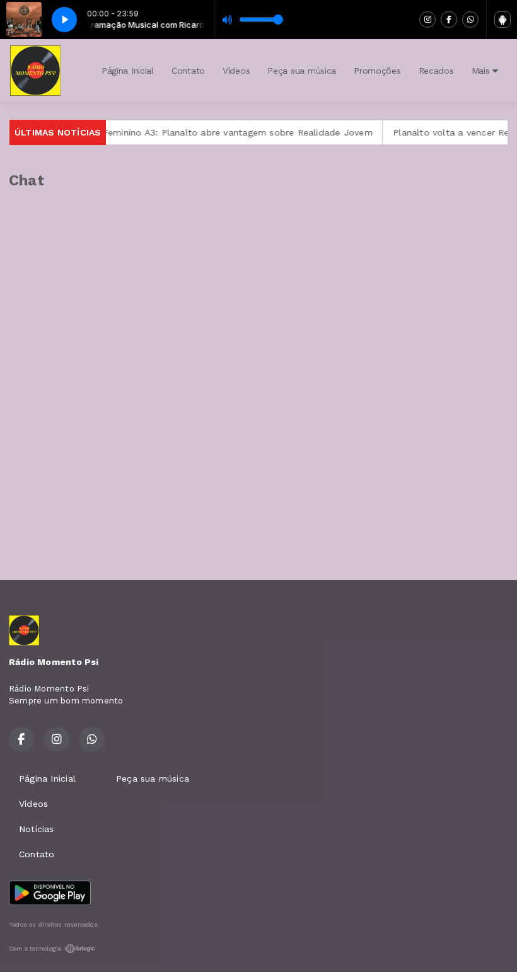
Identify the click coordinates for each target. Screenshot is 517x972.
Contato (188, 71)
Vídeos (236, 71)
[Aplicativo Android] (502, 19)
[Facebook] (449, 19)
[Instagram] (427, 19)
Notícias (36, 829)
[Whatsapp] (470, 19)
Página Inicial (128, 71)
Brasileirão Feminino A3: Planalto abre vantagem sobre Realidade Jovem (200, 132)
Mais (482, 71)
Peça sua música (301, 71)
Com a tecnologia (35, 948)
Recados (436, 71)
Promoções (377, 71)
